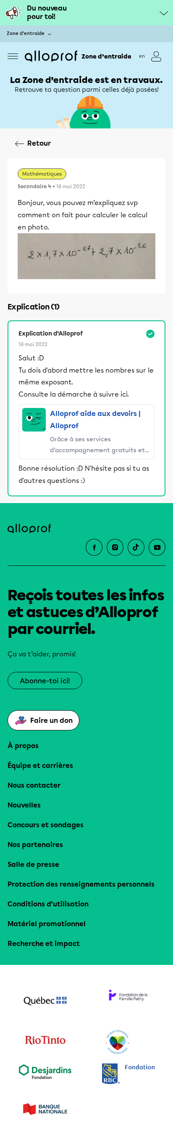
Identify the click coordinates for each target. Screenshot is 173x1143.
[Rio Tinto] (45, 1042)
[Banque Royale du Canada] (128, 1074)
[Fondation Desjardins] (45, 1074)
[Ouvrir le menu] (13, 56)
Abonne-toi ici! (45, 681)
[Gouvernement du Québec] (45, 1002)
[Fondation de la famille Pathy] (128, 1002)
